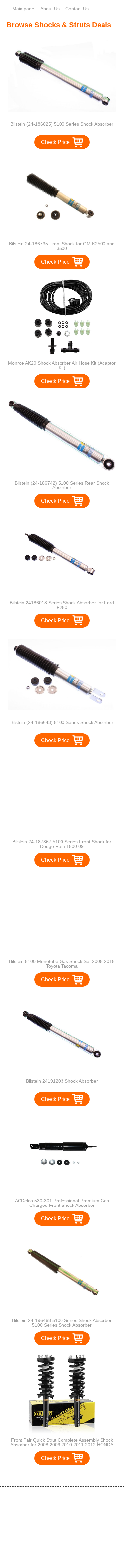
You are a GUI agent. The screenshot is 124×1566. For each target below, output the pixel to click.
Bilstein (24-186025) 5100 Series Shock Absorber (61, 124)
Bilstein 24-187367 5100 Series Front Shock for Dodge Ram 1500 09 (61, 844)
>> (74, 1474)
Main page (23, 8)
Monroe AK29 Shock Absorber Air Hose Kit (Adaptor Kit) (62, 365)
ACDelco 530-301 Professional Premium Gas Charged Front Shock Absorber (62, 1203)
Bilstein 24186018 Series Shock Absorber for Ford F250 (62, 605)
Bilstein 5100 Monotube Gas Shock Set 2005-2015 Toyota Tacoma (62, 964)
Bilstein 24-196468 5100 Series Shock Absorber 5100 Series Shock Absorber (62, 1323)
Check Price (55, 142)
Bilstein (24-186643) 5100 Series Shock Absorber (61, 722)
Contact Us (77, 8)
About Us (50, 8)
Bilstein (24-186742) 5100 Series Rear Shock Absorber (62, 485)
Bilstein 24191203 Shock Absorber (62, 1081)
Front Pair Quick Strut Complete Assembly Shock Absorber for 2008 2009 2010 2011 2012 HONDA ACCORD (61, 1444)
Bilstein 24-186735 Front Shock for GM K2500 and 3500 (62, 246)
